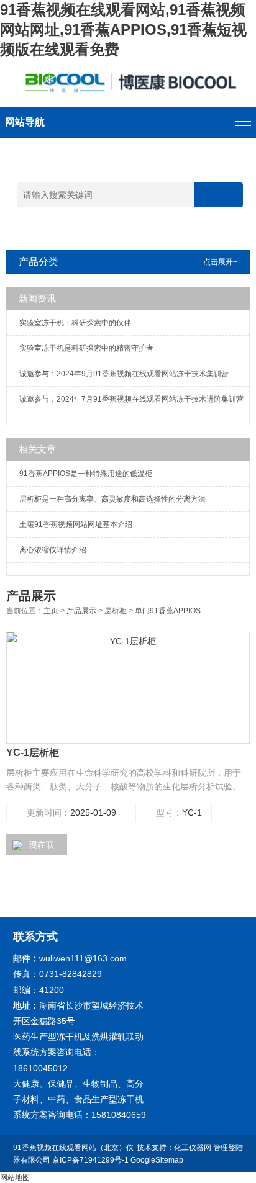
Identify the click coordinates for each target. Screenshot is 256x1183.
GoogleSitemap (156, 1160)
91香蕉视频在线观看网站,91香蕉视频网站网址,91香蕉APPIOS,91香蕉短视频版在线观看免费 (123, 29)
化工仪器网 (192, 1147)
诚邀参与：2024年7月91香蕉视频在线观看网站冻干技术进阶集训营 (131, 399)
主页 (50, 610)
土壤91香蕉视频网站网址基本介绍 (75, 524)
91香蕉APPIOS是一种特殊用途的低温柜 (85, 473)
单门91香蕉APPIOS (168, 610)
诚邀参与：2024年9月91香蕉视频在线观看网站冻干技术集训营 (124, 373)
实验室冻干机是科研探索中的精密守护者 (86, 348)
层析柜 (115, 610)
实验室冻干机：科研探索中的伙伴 (75, 322)
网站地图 (15, 1177)
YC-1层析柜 (32, 752)
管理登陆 (228, 1147)
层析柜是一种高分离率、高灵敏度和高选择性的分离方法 (112, 499)
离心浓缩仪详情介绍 (52, 550)
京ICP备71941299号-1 (90, 1160)
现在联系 (33, 847)
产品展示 (81, 610)
